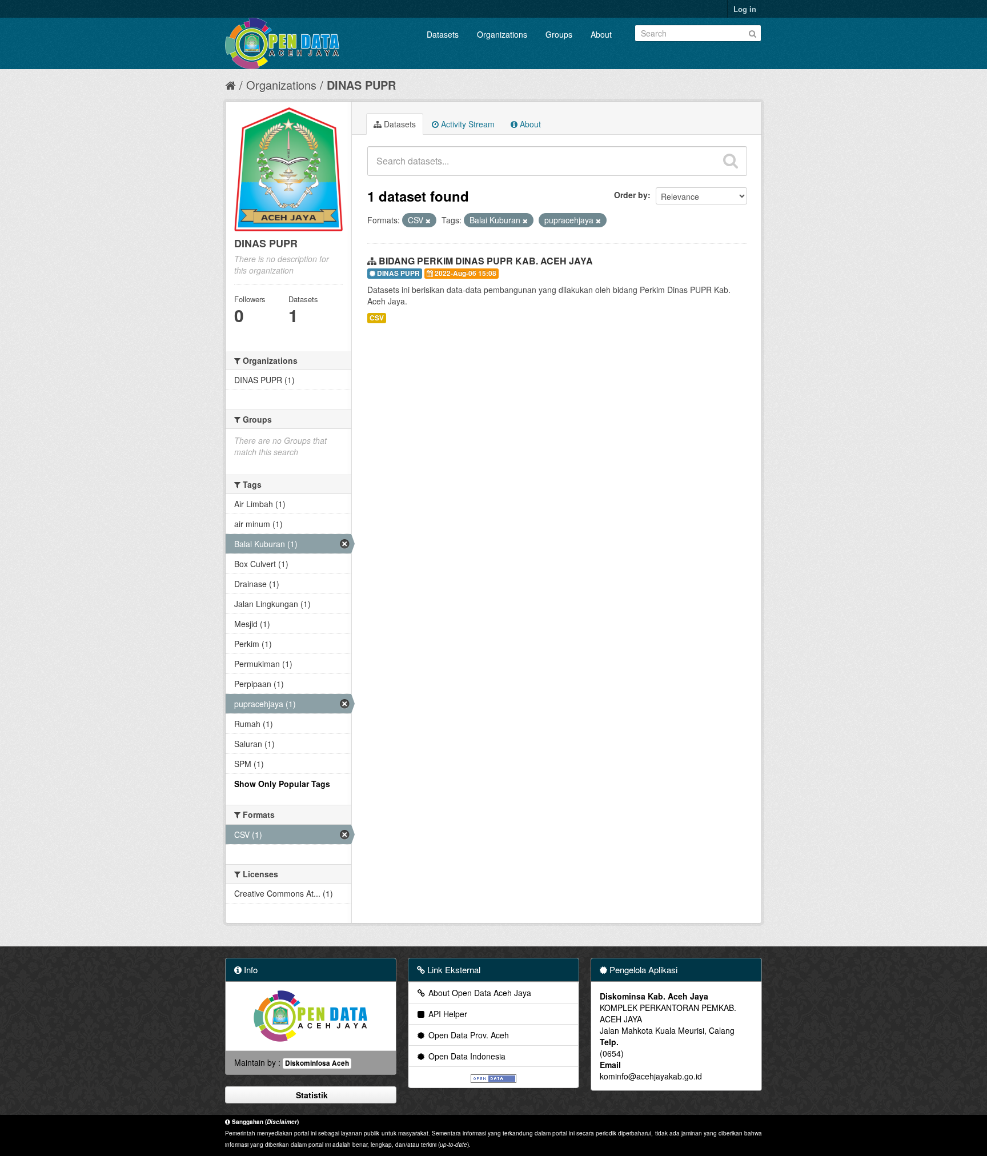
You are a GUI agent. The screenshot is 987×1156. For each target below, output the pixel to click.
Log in (744, 8)
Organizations (502, 34)
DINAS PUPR (361, 85)
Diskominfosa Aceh (317, 1063)
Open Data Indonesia (465, 1056)
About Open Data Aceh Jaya (478, 992)
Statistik (311, 1095)
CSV (377, 318)
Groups (558, 34)
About (601, 34)
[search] (731, 161)
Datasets (443, 34)
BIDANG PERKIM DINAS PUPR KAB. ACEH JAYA (486, 260)
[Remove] (428, 220)
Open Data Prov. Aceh (467, 1035)
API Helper (446, 1013)
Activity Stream (467, 124)
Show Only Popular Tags (282, 783)
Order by (631, 194)
